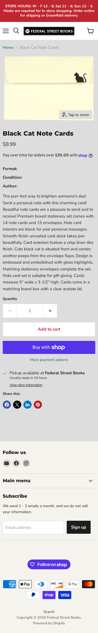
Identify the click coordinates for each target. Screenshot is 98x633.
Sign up (78, 527)
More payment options (49, 360)
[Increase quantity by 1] (50, 311)
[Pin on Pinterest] (38, 405)
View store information (26, 385)
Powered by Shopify (49, 623)
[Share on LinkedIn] (27, 405)
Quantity (10, 299)
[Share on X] (17, 405)
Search (49, 611)
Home (8, 47)
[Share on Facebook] (7, 405)
